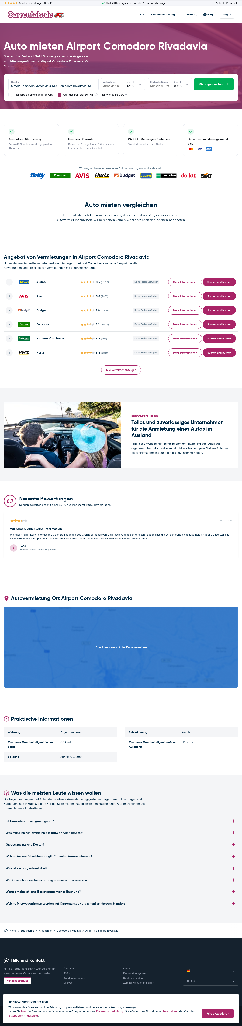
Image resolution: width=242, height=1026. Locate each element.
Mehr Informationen (185, 282)
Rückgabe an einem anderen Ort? (33, 94)
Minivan (68, 982)
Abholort (15, 82)
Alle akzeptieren (218, 1013)
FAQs (67, 973)
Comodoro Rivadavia (69, 930)
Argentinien (45, 930)
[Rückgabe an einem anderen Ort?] (10, 95)
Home (12, 930)
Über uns (69, 968)
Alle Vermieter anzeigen (121, 370)
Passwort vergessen (135, 973)
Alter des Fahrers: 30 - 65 (78, 94)
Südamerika (27, 930)
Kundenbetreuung (163, 14)
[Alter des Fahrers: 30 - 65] (59, 95)
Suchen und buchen (219, 282)
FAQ (142, 14)
